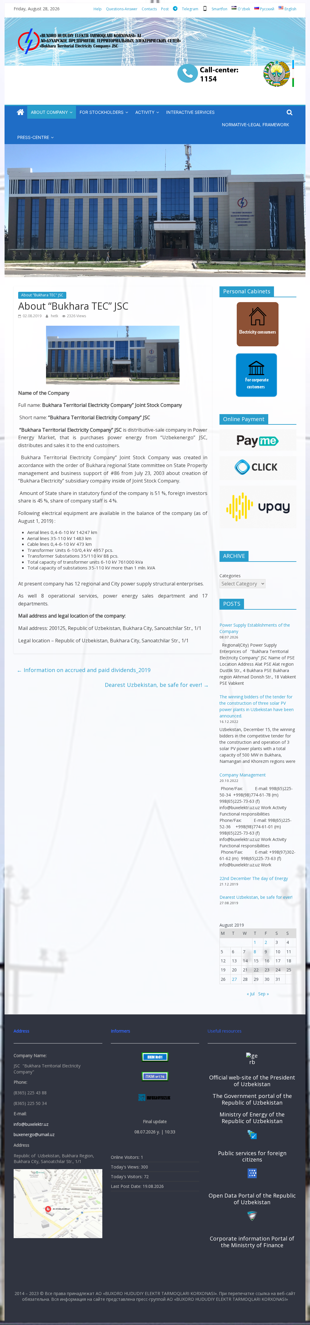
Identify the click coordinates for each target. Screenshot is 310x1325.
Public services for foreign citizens (252, 1156)
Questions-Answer (121, 9)
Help (98, 9)
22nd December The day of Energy (253, 878)
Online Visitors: (126, 1157)
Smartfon (219, 9)
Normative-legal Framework (255, 124)
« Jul (251, 994)
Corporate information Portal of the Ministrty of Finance (252, 1242)
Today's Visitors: (127, 1176)
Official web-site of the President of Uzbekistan (252, 1081)
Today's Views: (126, 1167)
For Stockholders (102, 112)
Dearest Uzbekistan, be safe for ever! (157, 684)
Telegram (190, 9)
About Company (49, 112)
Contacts (149, 9)
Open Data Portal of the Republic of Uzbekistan (252, 1199)
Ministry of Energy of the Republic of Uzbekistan (252, 1118)
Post (165, 9)
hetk (55, 315)
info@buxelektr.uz (31, 1124)
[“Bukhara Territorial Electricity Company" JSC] (20, 112)
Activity (144, 112)
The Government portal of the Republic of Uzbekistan (252, 1099)
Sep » (263, 994)
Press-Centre (33, 137)
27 (234, 979)
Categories (230, 575)
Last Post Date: (127, 1186)
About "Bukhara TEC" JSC (42, 295)
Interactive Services (190, 112)
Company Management (242, 775)
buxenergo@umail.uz (34, 1134)
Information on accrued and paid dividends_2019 (83, 670)
